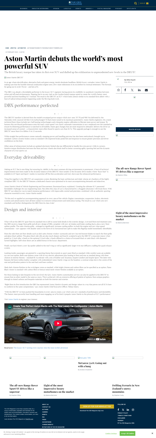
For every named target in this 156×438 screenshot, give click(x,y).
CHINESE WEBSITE (47, 424)
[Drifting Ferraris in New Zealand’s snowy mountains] (127, 369)
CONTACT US (46, 407)
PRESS (44, 419)
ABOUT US (45, 404)
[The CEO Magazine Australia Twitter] (124, 410)
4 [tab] (63, 218)
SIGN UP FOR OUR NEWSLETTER (97, 406)
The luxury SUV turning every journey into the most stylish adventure (40, 348)
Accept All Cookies (127, 433)
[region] (72, 29)
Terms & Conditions (124, 415)
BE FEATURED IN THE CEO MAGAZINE (53, 427)
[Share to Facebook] (125, 90)
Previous (13, 111)
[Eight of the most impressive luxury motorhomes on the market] (135, 193)
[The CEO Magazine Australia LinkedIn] (129, 410)
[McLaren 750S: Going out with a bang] (84, 358)
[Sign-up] (146, 90)
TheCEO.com (29, 419)
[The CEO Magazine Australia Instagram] (134, 410)
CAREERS (45, 412)
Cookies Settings (111, 433)
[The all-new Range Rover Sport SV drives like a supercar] (135, 149)
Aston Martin (13, 299)
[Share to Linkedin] (139, 90)
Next (101, 111)
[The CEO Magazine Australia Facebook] (120, 410)
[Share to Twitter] (132, 90)
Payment (121, 420)
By (121, 175)
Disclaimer (121, 418)
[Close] (152, 433)
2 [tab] (58, 114)
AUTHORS (45, 409)
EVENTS (44, 414)
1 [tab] (55, 114)
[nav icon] (5, 3)
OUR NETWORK (46, 422)
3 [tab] (62, 114)
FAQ (43, 417)
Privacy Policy (123, 413)
